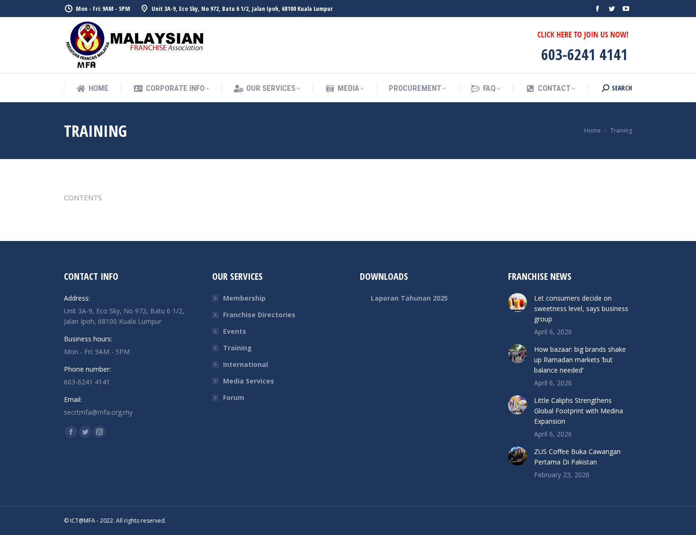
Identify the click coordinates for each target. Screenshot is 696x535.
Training (237, 347)
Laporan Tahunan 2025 (409, 298)
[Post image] (517, 302)
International (245, 364)
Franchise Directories (259, 314)
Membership (244, 298)
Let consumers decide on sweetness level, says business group (581, 308)
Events (234, 331)
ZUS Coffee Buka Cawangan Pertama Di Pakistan (577, 456)
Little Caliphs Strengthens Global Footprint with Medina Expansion (578, 411)
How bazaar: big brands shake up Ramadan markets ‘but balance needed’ (580, 359)
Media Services (248, 380)
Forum (233, 397)
